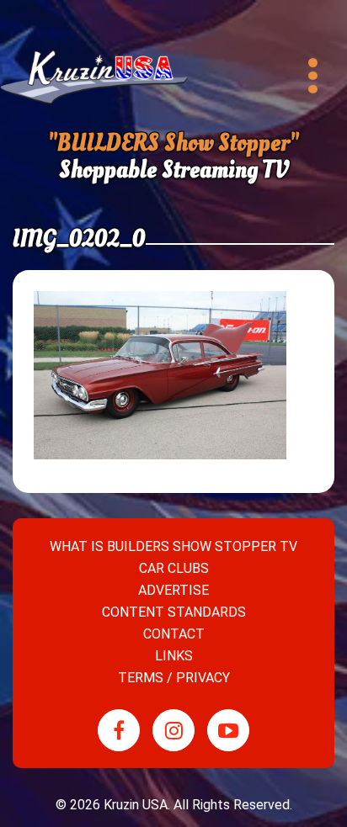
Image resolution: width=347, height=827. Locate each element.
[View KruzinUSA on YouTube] (228, 730)
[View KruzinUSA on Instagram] (173, 730)
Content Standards (174, 612)
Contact (174, 634)
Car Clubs (174, 568)
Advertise (173, 590)
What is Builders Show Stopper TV (173, 546)
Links (174, 656)
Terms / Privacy (174, 678)
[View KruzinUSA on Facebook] (119, 730)
